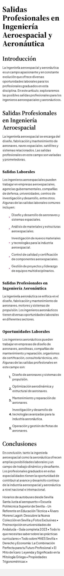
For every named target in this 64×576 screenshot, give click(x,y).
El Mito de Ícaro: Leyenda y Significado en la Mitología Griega (31, 552)
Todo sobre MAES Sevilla (38, 538)
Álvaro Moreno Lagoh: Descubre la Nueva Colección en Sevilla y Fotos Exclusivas (30, 515)
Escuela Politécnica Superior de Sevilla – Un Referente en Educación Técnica (26, 506)
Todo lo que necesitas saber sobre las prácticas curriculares (31, 533)
